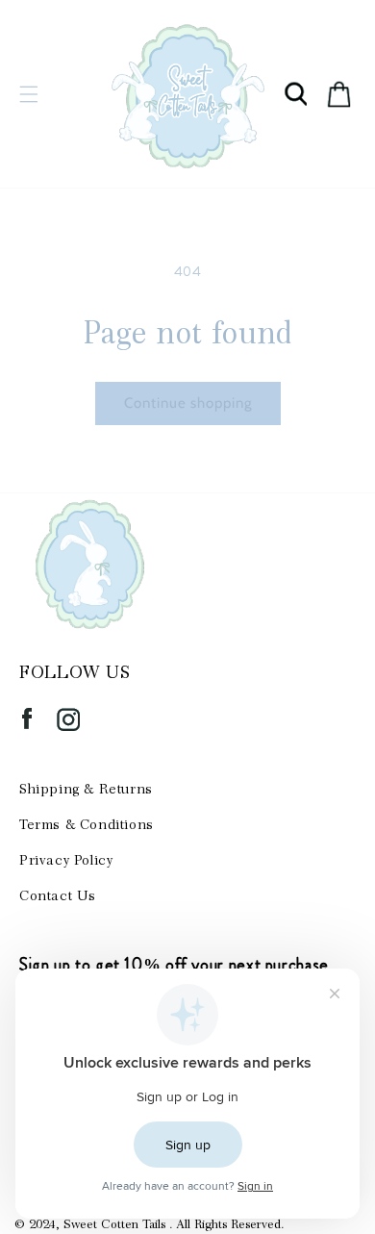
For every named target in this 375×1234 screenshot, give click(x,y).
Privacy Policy (65, 860)
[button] (29, 94)
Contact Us (57, 895)
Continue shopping (188, 403)
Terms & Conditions (86, 824)
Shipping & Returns (86, 788)
